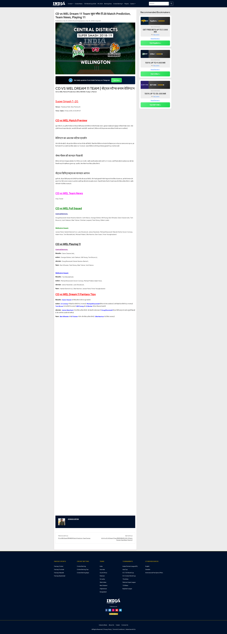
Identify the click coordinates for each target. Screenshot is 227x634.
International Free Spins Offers (154, 572)
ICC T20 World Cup (128, 572)
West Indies (103, 582)
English (147, 566)
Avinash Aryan (73, 519)
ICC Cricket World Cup (129, 576)
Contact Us (124, 625)
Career (118, 625)
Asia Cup (125, 569)
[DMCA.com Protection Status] (113, 614)
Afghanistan (103, 588)
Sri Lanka (102, 579)
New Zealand (103, 585)
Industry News (103, 625)
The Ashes (125, 579)
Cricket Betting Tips (82, 569)
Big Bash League (127, 588)
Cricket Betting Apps (83, 572)
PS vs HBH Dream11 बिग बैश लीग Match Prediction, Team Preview (74, 538)
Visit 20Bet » (155, 74)
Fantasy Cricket (58, 566)
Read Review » (155, 38)
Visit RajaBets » (155, 43)
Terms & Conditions (119, 629)
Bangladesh (103, 592)
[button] (106, 610)
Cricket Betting (81, 566)
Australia (102, 569)
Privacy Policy (108, 629)
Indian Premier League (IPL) (130, 566)
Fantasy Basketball (59, 576)
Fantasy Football (59, 569)
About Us (111, 625)
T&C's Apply (156, 34)
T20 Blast (125, 585)
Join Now (116, 80)
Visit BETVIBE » (155, 105)
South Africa (103, 572)
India (101, 566)
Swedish (147, 569)
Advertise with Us (130, 629)
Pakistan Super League (129, 582)
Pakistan (102, 576)
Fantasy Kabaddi (59, 572)
